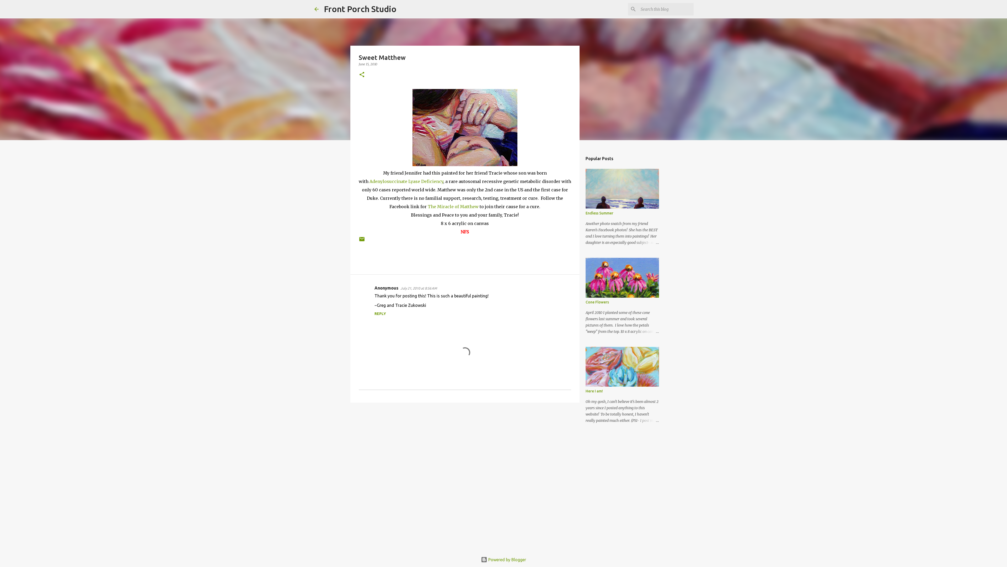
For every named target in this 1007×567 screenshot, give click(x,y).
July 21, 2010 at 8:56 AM (418, 288)
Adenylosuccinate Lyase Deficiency (406, 181)
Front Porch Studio (360, 9)
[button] (362, 74)
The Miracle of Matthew (453, 206)
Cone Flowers (597, 302)
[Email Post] (362, 241)
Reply (380, 314)
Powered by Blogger (506, 559)
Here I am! (594, 391)
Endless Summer (599, 213)
